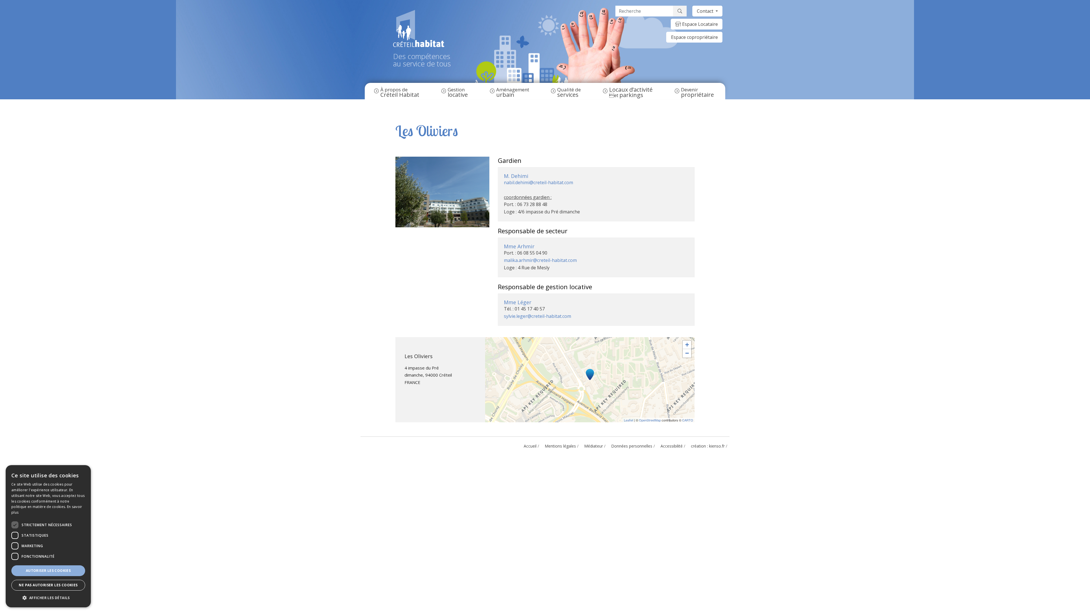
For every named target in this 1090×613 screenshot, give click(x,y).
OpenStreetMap (650, 420)
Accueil (530, 446)
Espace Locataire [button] (699, 24)
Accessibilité (672, 446)
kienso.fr (717, 446)
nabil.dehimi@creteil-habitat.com (538, 182)
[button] (48, 598)
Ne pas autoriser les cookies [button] (48, 585)
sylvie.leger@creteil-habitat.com (537, 316)
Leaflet (628, 420)
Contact (705, 11)
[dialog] (48, 536)
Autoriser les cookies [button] (48, 570)
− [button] (687, 353)
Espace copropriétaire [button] (694, 37)
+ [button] (687, 344)
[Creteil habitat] (422, 28)
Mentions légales (560, 446)
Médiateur (593, 446)
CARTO (687, 420)
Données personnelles (631, 446)
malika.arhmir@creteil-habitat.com (540, 260)
